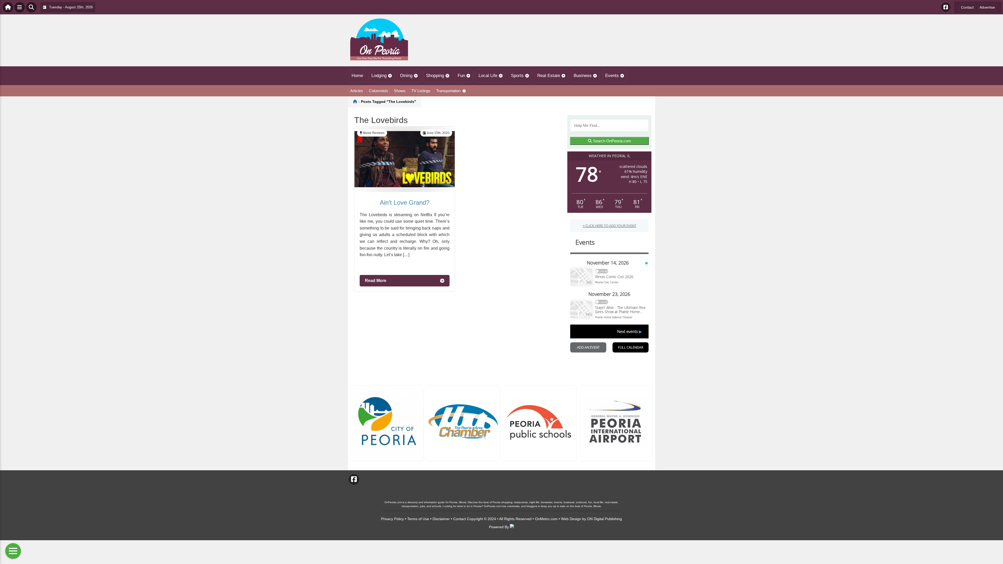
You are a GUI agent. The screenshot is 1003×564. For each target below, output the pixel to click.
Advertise (987, 7)
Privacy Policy (392, 519)
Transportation (448, 91)
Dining (406, 75)
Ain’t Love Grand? (404, 202)
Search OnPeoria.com (611, 141)
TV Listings (420, 91)
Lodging (379, 75)
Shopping (435, 75)
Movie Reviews (373, 133)
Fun (461, 75)
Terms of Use (418, 519)
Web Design (571, 519)
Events (612, 75)
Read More (375, 280)
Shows (400, 91)
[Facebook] (945, 7)
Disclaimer (441, 519)
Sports (517, 75)
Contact (967, 7)
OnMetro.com (546, 519)
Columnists (378, 91)
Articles (356, 91)
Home (357, 75)
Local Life (488, 75)
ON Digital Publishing (604, 519)
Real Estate (548, 75)
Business (583, 75)
